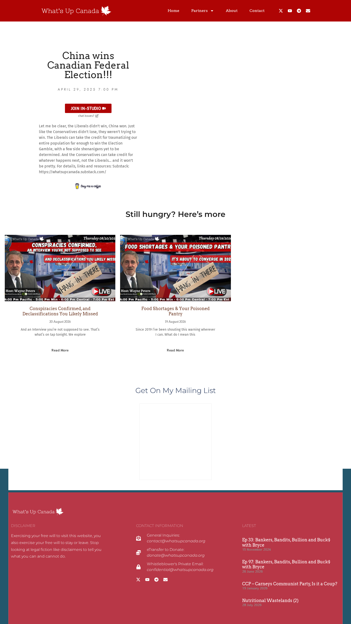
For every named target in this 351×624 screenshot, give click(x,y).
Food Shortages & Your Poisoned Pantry (175, 311)
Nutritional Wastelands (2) (270, 600)
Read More (60, 350)
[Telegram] (299, 11)
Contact (257, 10)
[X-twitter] (281, 11)
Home (173, 10)
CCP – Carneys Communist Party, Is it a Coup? (289, 583)
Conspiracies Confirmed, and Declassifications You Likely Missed (60, 311)
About (232, 10)
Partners (199, 10)
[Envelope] (308, 11)
